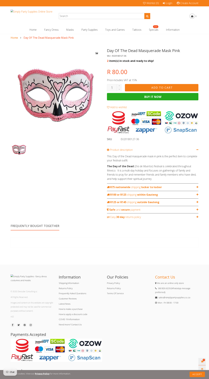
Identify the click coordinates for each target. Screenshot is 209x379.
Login (169, 3)
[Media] (97, 53)
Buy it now (152, 97)
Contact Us (165, 277)
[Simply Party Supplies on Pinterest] (25, 325)
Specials (153, 29)
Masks (70, 29)
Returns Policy (66, 288)
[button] (119, 89)
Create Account (189, 3)
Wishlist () (152, 3)
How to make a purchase (71, 309)
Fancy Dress (51, 29)
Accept (197, 374)
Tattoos (136, 29)
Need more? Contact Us (70, 324)
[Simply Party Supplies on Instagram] (31, 325)
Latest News (64, 303)
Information (173, 29)
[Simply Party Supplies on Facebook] (13, 325)
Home (33, 29)
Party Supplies (89, 29)
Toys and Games (115, 29)
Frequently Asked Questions (72, 293)
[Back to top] (202, 369)
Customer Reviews (68, 298)
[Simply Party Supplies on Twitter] (19, 325)
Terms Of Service (115, 293)
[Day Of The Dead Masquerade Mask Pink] (56, 93)
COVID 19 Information (69, 319)
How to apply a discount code (73, 314)
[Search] (147, 16)
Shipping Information (69, 283)
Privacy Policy (113, 283)
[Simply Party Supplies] (31, 16)
